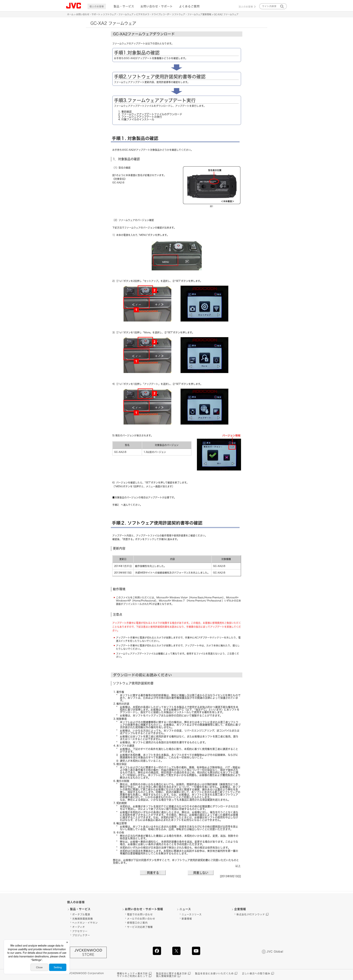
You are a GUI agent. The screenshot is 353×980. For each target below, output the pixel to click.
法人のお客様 (246, 7)
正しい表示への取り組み (256, 973)
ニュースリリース (192, 914)
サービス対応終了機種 (140, 927)
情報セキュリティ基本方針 (132, 973)
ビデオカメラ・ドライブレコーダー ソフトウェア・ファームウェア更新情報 (173, 14)
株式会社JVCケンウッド (250, 914)
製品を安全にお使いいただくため (214, 973)
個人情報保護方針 (166, 976)
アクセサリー (80, 931)
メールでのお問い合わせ (141, 918)
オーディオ (78, 927)
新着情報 (187, 918)
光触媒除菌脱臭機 (82, 918)
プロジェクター (81, 935)
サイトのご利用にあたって (132, 976)
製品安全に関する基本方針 (171, 973)
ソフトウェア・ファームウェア (118, 14)
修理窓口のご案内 (137, 923)
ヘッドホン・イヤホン (85, 923)
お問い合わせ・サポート (156, 6)
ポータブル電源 (81, 914)
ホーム (70, 14)
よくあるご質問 (189, 6)
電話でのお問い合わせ (140, 914)
